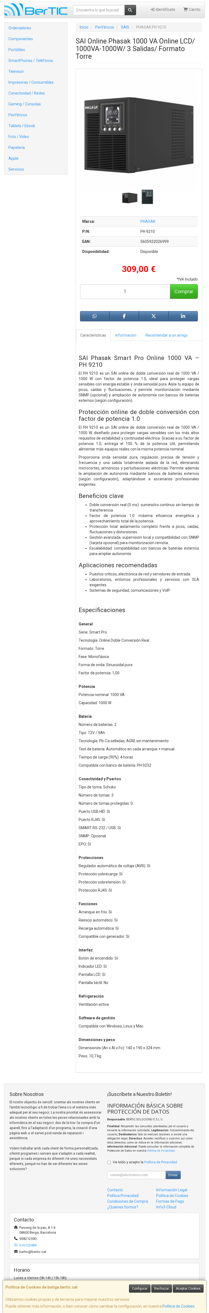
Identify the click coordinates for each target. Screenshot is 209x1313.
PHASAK (147, 221)
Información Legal (171, 1190)
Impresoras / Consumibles (31, 82)
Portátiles (16, 50)
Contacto (115, 1190)
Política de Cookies (178, 1306)
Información (125, 335)
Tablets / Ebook (21, 126)
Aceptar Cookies (188, 1288)
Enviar (173, 1175)
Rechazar (161, 1288)
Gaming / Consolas (24, 104)
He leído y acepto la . (145, 1162)
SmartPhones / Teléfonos (30, 60)
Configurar (139, 1288)
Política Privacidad (123, 1195)
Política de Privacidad (161, 1150)
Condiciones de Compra (127, 1201)
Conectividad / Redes (26, 93)
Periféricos (17, 115)
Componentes (20, 39)
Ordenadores (19, 28)
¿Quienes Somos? (122, 1207)
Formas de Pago (170, 1201)
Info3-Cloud (166, 1207)
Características (93, 335)
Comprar (183, 291)
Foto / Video (18, 136)
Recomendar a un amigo (167, 335)
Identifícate (165, 9)
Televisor (16, 71)
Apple (13, 158)
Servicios (16, 169)
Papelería (16, 147)
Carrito (194, 9)
